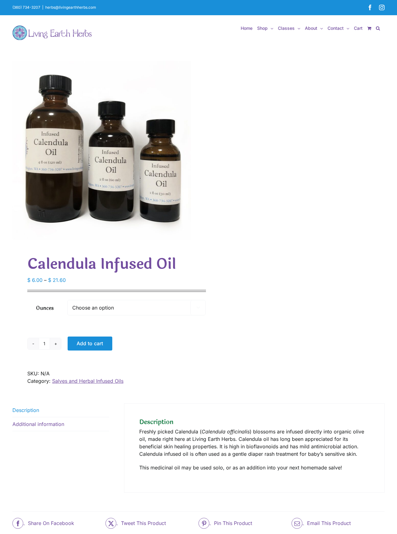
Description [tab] (25, 410)
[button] (378, 28)
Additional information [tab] (38, 424)
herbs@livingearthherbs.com (70, 7)
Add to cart (90, 343)
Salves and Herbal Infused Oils (87, 381)
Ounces (45, 308)
